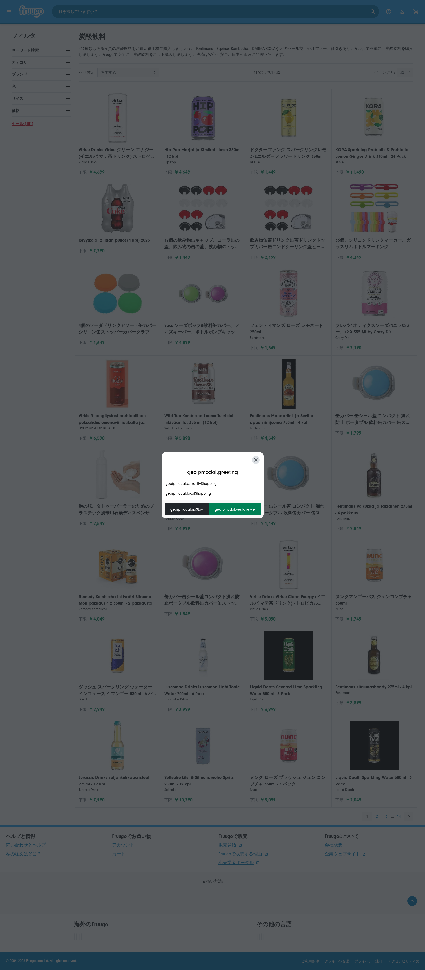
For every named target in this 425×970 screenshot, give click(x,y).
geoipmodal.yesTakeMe (235, 509)
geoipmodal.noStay (186, 509)
